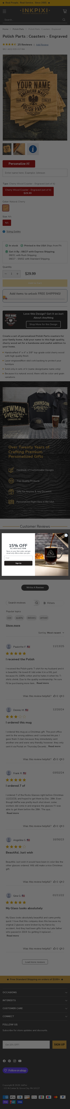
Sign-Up (18, 563)
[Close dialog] (66, 535)
